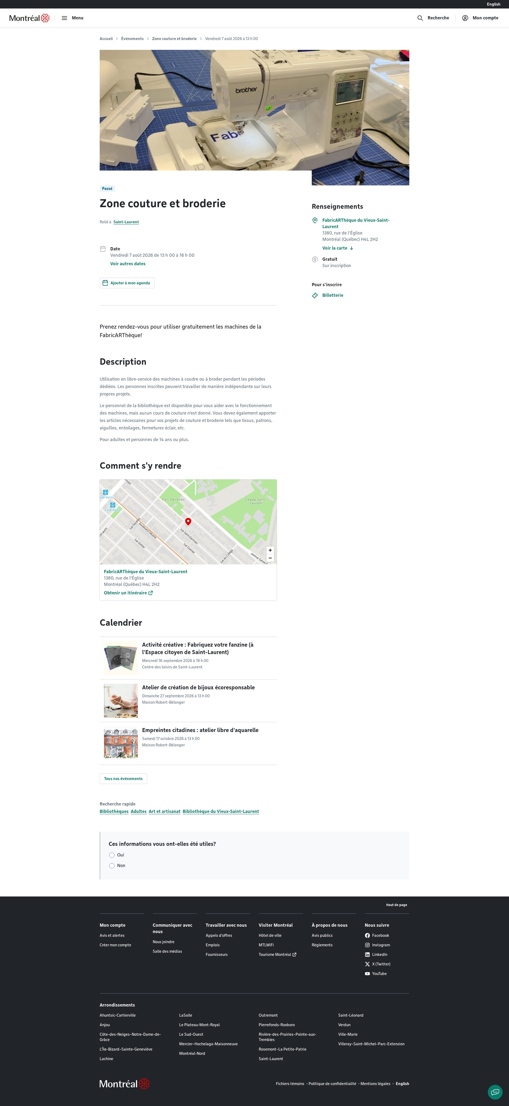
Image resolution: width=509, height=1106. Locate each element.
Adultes (139, 811)
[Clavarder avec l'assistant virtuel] (495, 1092)
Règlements (322, 945)
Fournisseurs (217, 954)
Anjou (105, 1025)
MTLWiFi (266, 945)
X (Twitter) (381, 964)
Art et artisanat (165, 811)
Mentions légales (375, 1084)
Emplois (213, 945)
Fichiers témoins (290, 1084)
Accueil (106, 39)
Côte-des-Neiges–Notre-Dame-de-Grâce (130, 1037)
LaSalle (185, 1015)
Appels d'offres (219, 935)
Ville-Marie (348, 1034)
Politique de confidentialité (332, 1084)
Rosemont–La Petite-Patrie (282, 1049)
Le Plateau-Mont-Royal (199, 1025)
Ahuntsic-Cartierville (118, 1015)
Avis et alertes (112, 935)
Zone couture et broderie (174, 39)
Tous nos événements (123, 779)
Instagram (381, 945)
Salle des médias (167, 951)
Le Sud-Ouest (191, 1034)
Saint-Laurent (126, 222)
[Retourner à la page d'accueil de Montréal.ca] (29, 18)
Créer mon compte (115, 945)
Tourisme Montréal (275, 954)
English (494, 4)
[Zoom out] (270, 558)
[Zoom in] (270, 550)
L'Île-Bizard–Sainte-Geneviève (126, 1049)
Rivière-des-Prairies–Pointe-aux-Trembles (287, 1037)
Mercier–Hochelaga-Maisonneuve (208, 1044)
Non (121, 865)
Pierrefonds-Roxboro (277, 1025)
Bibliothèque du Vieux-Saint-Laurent (221, 811)
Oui (120, 854)
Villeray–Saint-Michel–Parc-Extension (371, 1044)
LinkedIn (379, 954)
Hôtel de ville (270, 935)
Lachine (106, 1059)
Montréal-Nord (192, 1053)
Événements (132, 39)
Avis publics (322, 935)
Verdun (344, 1025)
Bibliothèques (114, 811)
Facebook (380, 935)
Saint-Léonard (350, 1015)
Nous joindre (163, 942)
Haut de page (396, 905)
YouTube (379, 974)
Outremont (268, 1015)
